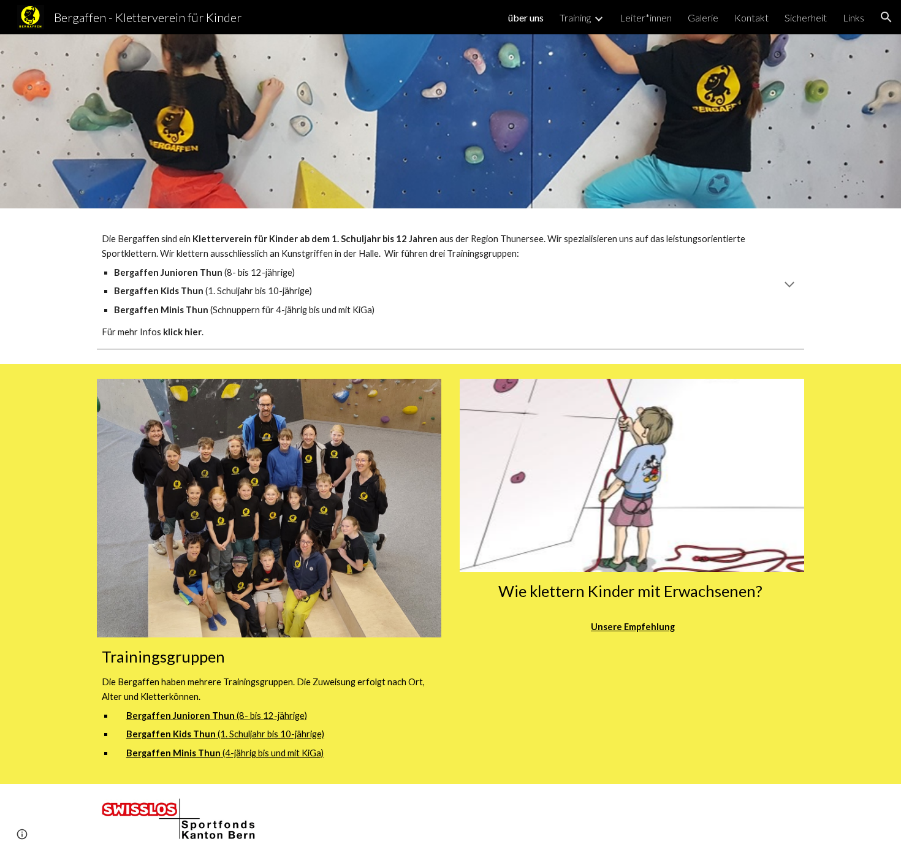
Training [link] (575, 17)
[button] (886, 17)
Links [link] (853, 17)
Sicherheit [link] (806, 17)
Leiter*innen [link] (646, 17)
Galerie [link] (703, 17)
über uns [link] (526, 17)
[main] (450, 286)
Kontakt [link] (751, 17)
